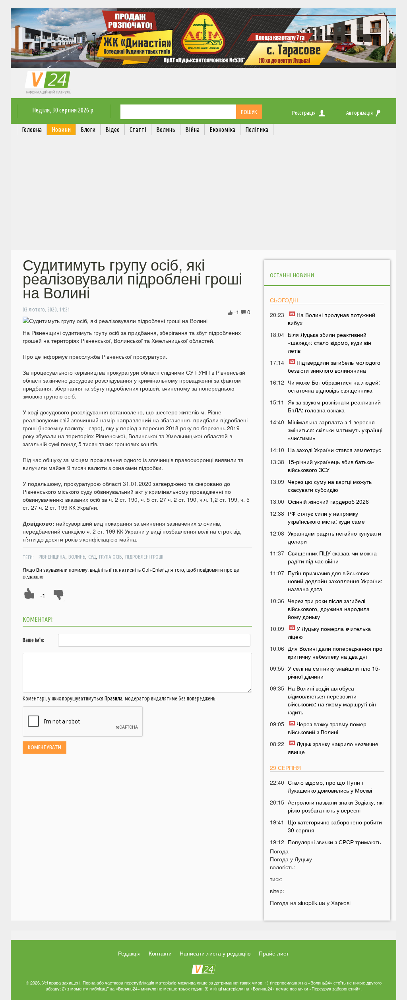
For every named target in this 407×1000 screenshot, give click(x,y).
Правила (113, 698)
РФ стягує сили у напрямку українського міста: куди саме (326, 517)
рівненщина (52, 556)
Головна (32, 129)
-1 (42, 595)
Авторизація (359, 113)
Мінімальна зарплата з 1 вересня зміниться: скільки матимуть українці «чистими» (335, 430)
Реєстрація (304, 113)
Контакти (160, 953)
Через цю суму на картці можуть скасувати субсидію (330, 485)
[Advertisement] (203, 194)
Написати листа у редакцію (215, 953)
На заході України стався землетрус (334, 450)
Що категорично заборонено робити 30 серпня (335, 826)
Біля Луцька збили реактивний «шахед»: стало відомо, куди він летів (329, 342)
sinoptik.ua (311, 903)
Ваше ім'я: (33, 640)
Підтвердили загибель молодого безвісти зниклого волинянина (334, 366)
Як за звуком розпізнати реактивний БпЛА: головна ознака (334, 406)
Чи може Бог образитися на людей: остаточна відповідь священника (334, 386)
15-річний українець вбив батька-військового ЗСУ (331, 466)
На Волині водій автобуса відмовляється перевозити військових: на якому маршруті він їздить (332, 700)
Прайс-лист (274, 953)
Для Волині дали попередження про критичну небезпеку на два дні (335, 652)
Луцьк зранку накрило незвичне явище (333, 748)
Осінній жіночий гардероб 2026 (328, 501)
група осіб (110, 556)
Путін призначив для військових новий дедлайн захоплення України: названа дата (335, 581)
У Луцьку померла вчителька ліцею (329, 632)
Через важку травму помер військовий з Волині (327, 728)
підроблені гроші (144, 556)
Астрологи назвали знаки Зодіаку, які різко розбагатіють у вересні (336, 806)
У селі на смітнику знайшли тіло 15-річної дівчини (334, 672)
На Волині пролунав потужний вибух (331, 319)
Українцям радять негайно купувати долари (334, 537)
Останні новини (292, 275)
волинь (76, 556)
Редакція (129, 953)
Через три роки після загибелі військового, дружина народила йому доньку (329, 609)
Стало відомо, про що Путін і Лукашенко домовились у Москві (330, 786)
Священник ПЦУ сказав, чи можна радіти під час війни (332, 557)
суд (92, 556)
